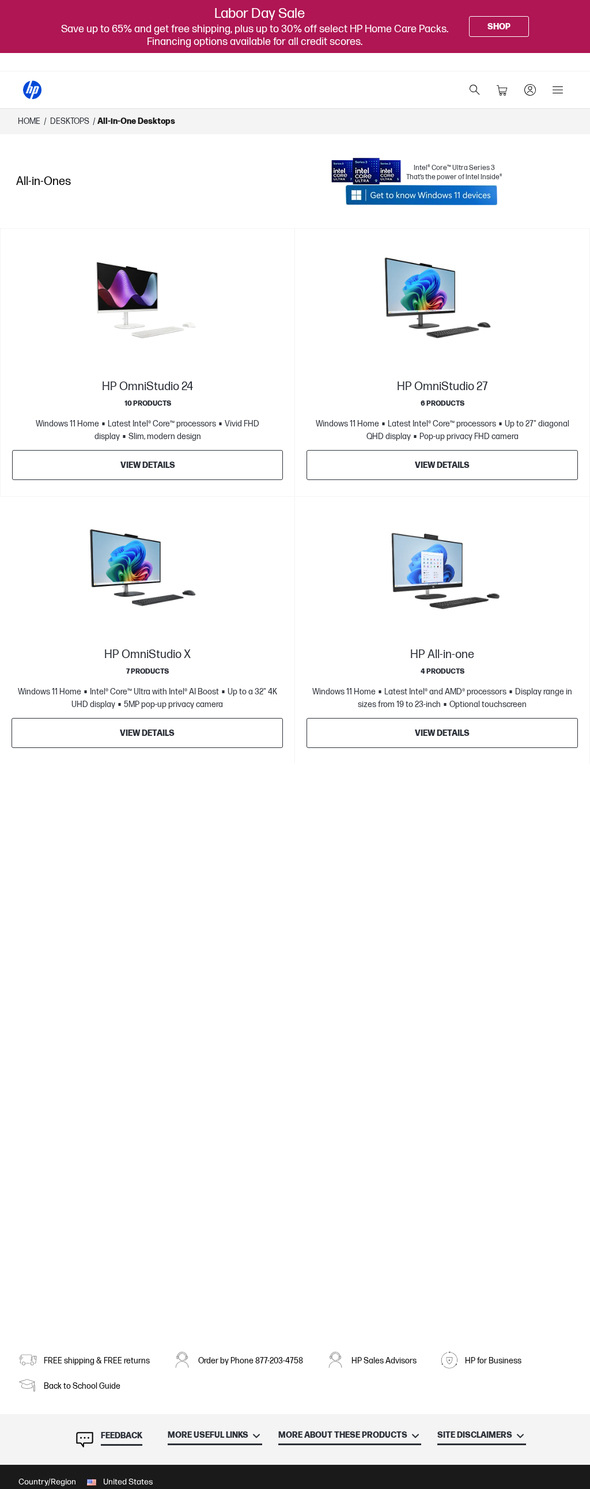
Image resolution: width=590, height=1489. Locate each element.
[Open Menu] (558, 90)
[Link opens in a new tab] (421, 195)
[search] (475, 90)
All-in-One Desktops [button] (136, 121)
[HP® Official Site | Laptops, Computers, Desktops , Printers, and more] (32, 90)
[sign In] (530, 90)
